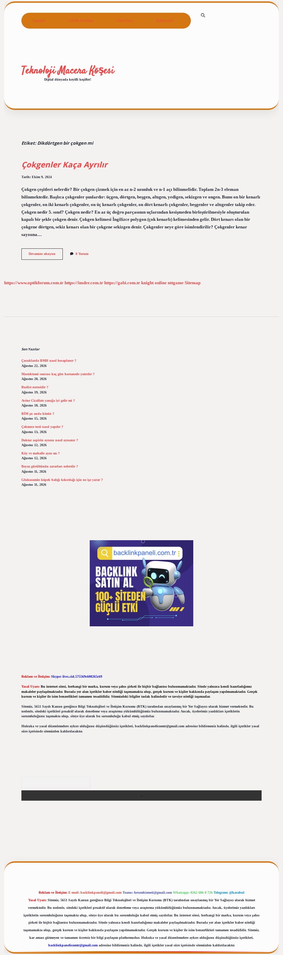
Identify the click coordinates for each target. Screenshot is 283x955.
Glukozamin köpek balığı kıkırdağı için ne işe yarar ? (62, 480)
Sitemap (193, 282)
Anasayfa (38, 20)
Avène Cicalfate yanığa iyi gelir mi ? (48, 400)
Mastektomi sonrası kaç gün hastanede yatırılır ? (58, 374)
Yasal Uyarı (125, 20)
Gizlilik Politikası (81, 20)
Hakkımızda (164, 20)
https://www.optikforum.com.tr (34, 282)
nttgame (176, 282)
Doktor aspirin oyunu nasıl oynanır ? (49, 440)
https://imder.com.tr (84, 282)
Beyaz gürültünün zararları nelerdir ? (49, 466)
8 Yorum (82, 254)
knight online (154, 282)
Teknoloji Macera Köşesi (67, 70)
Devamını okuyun (46, 255)
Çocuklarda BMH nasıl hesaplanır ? (48, 360)
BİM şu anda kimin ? (37, 413)
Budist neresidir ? (34, 387)
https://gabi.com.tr (122, 282)
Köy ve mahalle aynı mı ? (40, 453)
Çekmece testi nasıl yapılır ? (42, 427)
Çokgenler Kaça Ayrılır (64, 164)
